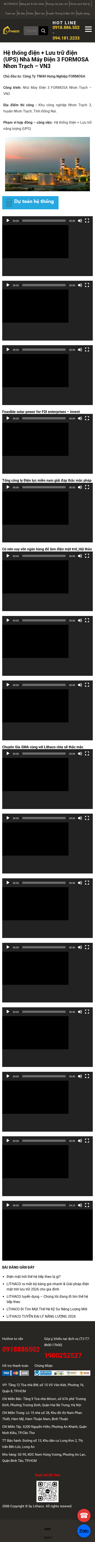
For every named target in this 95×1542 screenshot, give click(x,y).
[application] (47, 250)
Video (30, 13)
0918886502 (21, 1348)
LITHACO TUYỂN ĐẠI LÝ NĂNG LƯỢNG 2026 (41, 1316)
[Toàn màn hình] (87, 220)
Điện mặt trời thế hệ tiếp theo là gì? (34, 1277)
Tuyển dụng (83, 13)
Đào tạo (40, 13)
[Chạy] (8, 220)
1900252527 (63, 1355)
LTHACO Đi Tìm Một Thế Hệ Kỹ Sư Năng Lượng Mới (47, 1309)
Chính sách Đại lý (79, 4)
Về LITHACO (11, 4)
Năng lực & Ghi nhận (32, 4)
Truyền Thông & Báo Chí (61, 13)
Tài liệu (21, 13)
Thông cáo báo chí (57, 4)
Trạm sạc (10, 13)
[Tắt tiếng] (80, 220)
